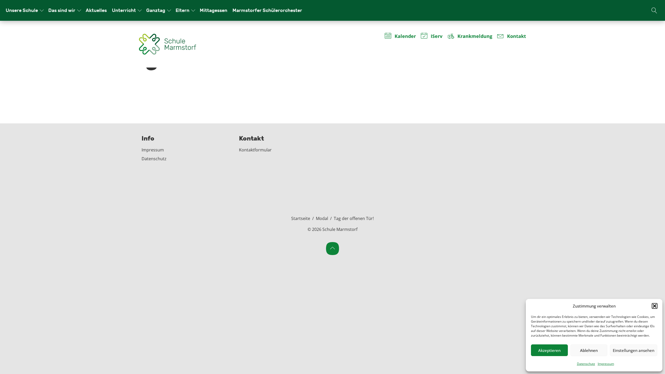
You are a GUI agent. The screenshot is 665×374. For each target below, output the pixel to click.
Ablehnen (589, 350)
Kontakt (516, 36)
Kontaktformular (255, 150)
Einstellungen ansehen (633, 350)
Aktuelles (96, 10)
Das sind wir (61, 10)
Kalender (405, 36)
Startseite (300, 218)
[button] (654, 306)
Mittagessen (213, 10)
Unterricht (124, 10)
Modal (322, 218)
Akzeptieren (549, 350)
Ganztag (155, 10)
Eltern (182, 10)
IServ (436, 36)
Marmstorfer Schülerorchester (267, 10)
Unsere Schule (22, 10)
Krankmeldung (474, 36)
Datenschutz (586, 364)
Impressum (606, 364)
